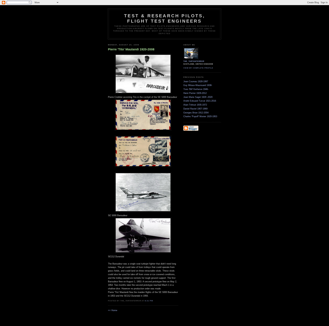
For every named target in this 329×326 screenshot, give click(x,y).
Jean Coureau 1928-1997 (195, 81)
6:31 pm (149, 301)
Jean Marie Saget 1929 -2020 (197, 97)
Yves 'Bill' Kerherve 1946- (196, 89)
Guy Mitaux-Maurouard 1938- (197, 85)
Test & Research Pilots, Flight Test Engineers (164, 18)
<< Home (112, 310)
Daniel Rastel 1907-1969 (195, 108)
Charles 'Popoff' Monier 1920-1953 (200, 116)
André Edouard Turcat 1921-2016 (199, 101)
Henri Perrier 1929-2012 (195, 93)
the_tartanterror (193, 61)
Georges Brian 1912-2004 (196, 112)
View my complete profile (198, 68)
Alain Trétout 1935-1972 (195, 104)
